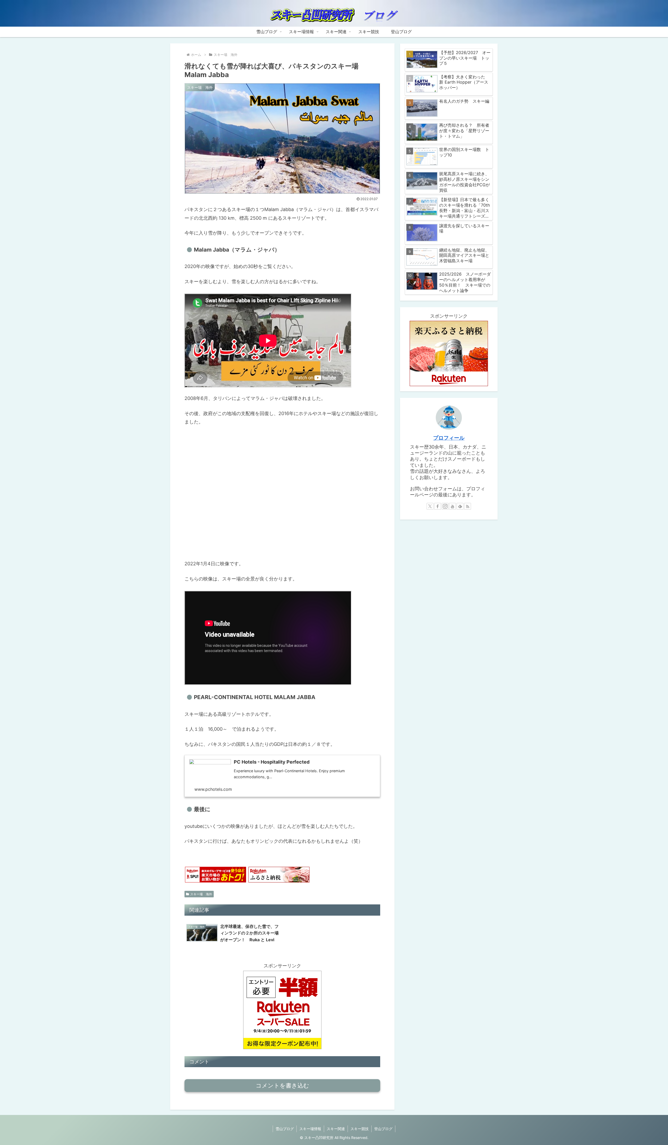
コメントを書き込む (282, 1085)
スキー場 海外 (201, 894)
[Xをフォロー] (430, 506)
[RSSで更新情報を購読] (467, 506)
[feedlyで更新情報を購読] (460, 506)
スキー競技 (359, 1128)
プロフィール (448, 438)
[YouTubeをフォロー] (452, 506)
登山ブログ (383, 1128)
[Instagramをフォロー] (445, 506)
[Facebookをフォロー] (437, 506)
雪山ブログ (285, 1128)
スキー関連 (336, 1128)
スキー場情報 (310, 1128)
